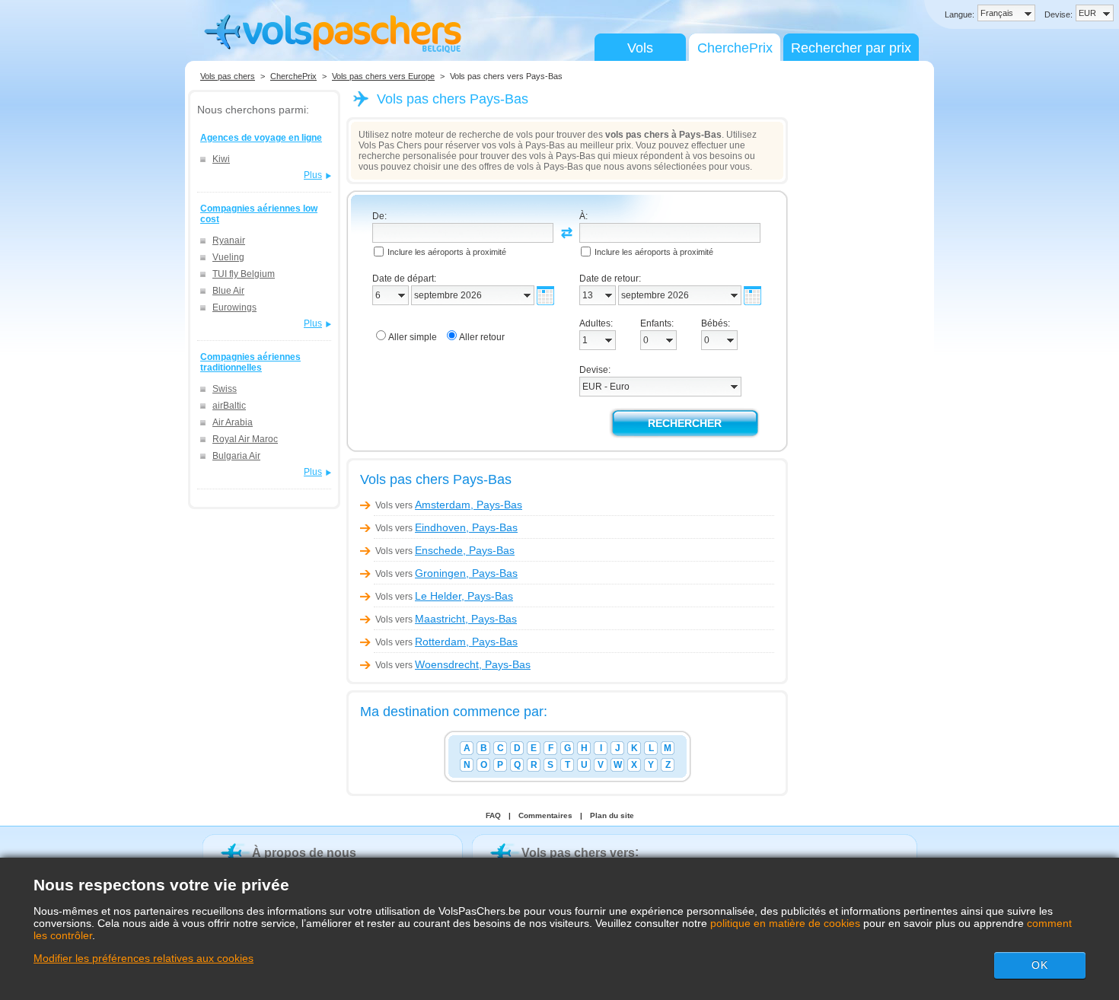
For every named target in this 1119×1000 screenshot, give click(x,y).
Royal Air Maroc (245, 439)
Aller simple (412, 337)
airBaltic (229, 405)
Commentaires (545, 815)
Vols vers (448, 505)
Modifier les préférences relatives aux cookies (143, 958)
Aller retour (482, 337)
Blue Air (228, 290)
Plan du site (612, 815)
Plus (313, 175)
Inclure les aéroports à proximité (446, 251)
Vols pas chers (227, 76)
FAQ (493, 815)
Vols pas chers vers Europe (383, 76)
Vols (640, 48)
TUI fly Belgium (243, 274)
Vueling (228, 257)
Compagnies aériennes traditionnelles (250, 362)
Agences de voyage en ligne (261, 137)
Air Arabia (232, 422)
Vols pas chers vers (578, 852)
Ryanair (228, 240)
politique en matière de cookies (785, 923)
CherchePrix (735, 48)
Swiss (224, 389)
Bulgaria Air (236, 456)
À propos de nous (304, 852)
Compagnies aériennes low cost (258, 214)
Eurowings (234, 307)
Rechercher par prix (851, 48)
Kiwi (221, 159)
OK (1039, 965)
